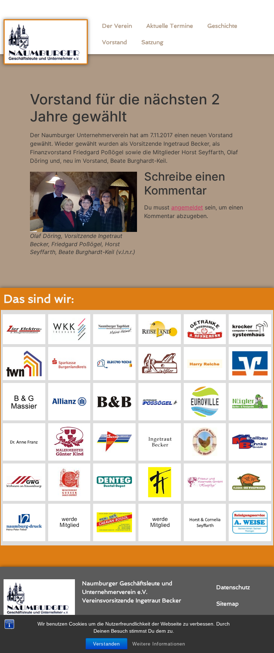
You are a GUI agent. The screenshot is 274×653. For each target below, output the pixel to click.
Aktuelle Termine (169, 25)
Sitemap (227, 603)
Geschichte (222, 25)
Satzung (152, 42)
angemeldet (187, 207)
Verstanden (106, 644)
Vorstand (114, 42)
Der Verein (117, 25)
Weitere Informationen (158, 644)
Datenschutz (233, 587)
